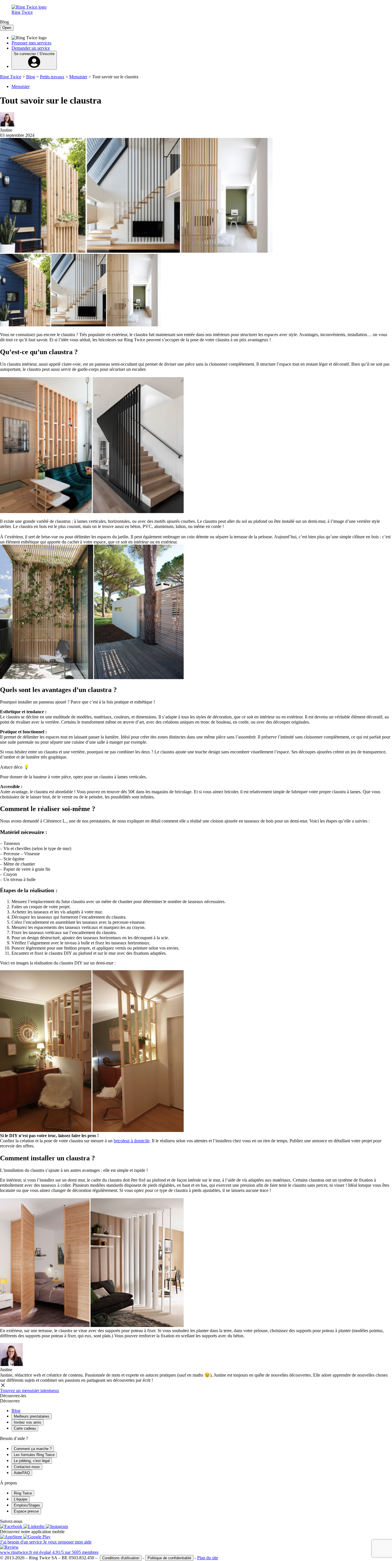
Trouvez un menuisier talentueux (29, 1390)
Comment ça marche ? (33, 1449)
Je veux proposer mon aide (67, 1541)
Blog (30, 76)
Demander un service (30, 48)
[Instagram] (57, 1526)
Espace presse (26, 1511)
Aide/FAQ (22, 1473)
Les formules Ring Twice (34, 1455)
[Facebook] (12, 1526)
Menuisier (78, 76)
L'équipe (20, 1499)
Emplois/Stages (27, 1505)
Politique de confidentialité (169, 1558)
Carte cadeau (25, 1428)
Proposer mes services (31, 42)
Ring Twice (10, 76)
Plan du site (207, 1557)
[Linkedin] (35, 1526)
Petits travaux (52, 76)
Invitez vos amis (27, 1422)
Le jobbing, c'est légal (32, 1461)
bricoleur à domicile (132, 1140)
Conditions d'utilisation (120, 1558)
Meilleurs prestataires (31, 1416)
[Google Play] (37, 1536)
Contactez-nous (27, 1467)
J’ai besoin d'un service (21, 1541)
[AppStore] (11, 1536)
